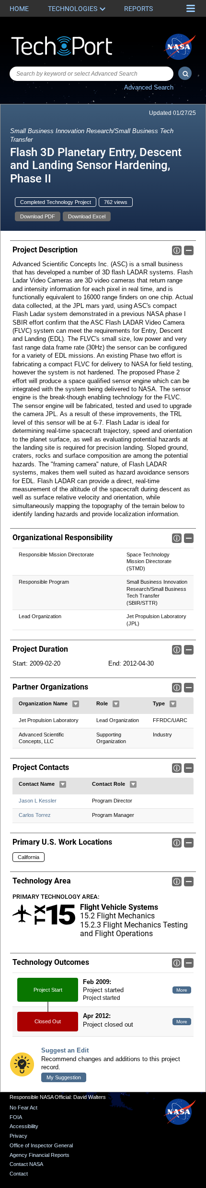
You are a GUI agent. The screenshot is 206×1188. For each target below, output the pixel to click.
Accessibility (24, 1126)
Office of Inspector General (41, 1145)
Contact (19, 1174)
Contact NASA (26, 1164)
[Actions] (75, 704)
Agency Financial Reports (39, 1155)
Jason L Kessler (38, 800)
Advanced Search (148, 87)
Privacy (18, 1136)
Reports (138, 8)
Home (19, 8)
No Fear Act (23, 1107)
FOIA (16, 1117)
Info (177, 250)
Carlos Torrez (35, 815)
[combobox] (91, 74)
